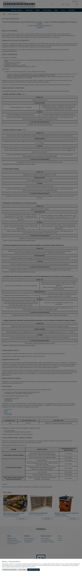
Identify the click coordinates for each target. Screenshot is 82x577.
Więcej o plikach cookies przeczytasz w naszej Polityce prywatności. (19, 566)
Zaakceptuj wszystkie (33, 569)
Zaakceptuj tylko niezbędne (9, 569)
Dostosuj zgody (22, 569)
